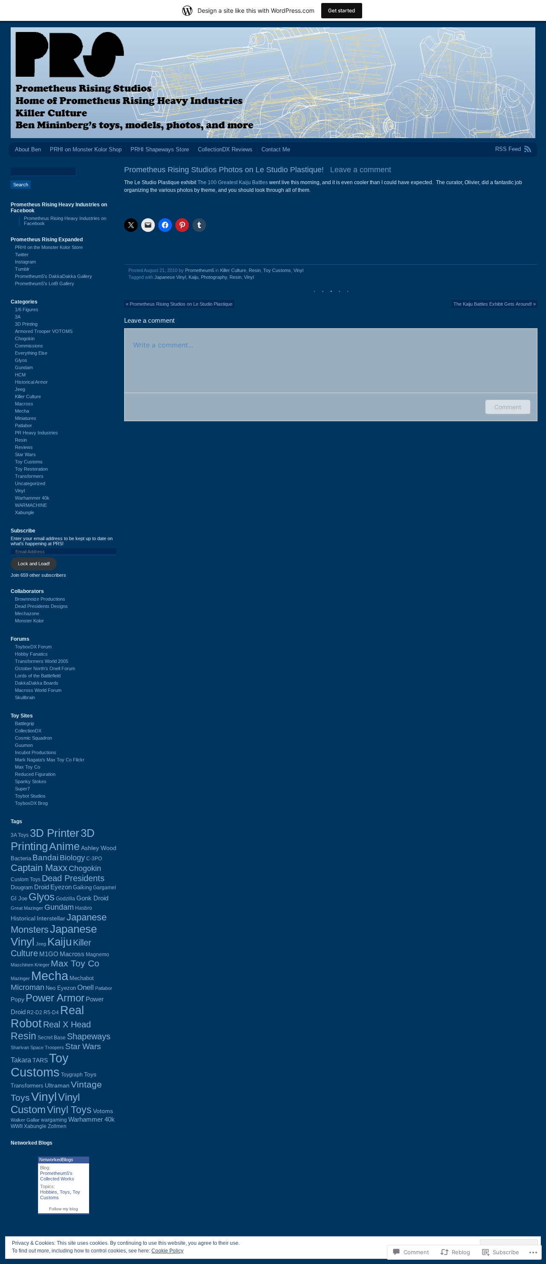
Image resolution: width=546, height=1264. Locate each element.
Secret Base (52, 1038)
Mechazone (27, 613)
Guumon (24, 745)
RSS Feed (508, 149)
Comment (507, 407)
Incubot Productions (35, 752)
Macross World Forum (38, 690)
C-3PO (94, 859)
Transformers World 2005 (41, 661)
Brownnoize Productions (40, 599)
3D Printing (26, 324)
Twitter (22, 254)
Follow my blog (63, 1208)
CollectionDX (28, 730)
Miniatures (25, 418)
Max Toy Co (27, 766)
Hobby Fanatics (31, 654)
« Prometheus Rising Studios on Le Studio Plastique (179, 304)
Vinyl (298, 270)
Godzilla (65, 899)
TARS (40, 1060)
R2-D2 (34, 1012)
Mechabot (82, 978)
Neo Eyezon (61, 988)
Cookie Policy (167, 1251)
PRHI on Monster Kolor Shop (86, 149)
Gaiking (82, 887)
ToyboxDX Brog (31, 803)
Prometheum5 (199, 270)
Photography (214, 277)
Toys (90, 1074)
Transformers (29, 476)
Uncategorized (30, 483)
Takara (21, 1060)
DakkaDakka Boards (36, 683)
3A (17, 316)
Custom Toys (26, 879)
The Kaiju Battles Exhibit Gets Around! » (494, 304)
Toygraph (72, 1075)
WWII (17, 1126)
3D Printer (54, 833)
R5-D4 (51, 1012)
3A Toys (20, 835)
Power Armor (55, 998)
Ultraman (57, 1085)
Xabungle (24, 512)
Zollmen (57, 1126)
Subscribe (23, 531)
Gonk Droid (92, 898)
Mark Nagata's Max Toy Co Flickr (49, 759)
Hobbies (48, 1192)
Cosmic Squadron (33, 737)
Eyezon (61, 887)
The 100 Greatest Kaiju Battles (232, 182)
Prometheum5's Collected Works (57, 1176)
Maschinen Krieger (30, 964)
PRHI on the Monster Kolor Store (49, 247)
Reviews (24, 447)
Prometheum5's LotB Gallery (44, 283)
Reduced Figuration (35, 774)
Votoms (103, 1111)
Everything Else (31, 353)
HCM (20, 374)
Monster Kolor (29, 620)
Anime (64, 846)
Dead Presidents (73, 878)
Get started (341, 10)
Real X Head (67, 1024)
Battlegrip (24, 723)
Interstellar (51, 918)
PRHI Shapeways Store (160, 149)
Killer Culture (233, 270)
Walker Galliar (25, 1119)
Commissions (29, 345)
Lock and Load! (34, 563)
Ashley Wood (98, 848)
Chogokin (25, 338)
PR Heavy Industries (36, 432)
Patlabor (23, 425)
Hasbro (83, 908)
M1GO (48, 954)
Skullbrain (25, 697)
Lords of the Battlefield (38, 675)
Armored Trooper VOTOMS (44, 331)
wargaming (54, 1120)
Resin (255, 270)
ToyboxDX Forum (33, 646)
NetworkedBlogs (56, 1159)
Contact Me (275, 149)
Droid (41, 887)
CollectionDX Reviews (225, 149)
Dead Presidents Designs (41, 606)
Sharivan (20, 1047)
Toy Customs (277, 270)
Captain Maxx (39, 867)
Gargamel (104, 888)
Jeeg (20, 389)
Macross (24, 403)
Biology (72, 857)
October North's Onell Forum (45, 668)
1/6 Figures (26, 309)
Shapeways (88, 1036)
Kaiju (193, 277)
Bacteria (21, 858)
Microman (27, 987)
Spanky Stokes (30, 781)
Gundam (24, 367)
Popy (17, 999)
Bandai (45, 857)
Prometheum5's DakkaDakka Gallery (53, 276)
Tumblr (22, 269)
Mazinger (20, 978)
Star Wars (25, 454)
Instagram (25, 261)
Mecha (22, 411)
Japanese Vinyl (170, 277)
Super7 (22, 788)
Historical (23, 918)
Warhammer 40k (32, 497)
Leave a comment (360, 169)
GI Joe (19, 898)
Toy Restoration (31, 468)
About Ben (28, 149)
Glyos (21, 360)
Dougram (22, 887)
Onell (85, 987)
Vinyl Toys (69, 1110)
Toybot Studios (30, 795)
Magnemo (97, 954)
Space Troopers (47, 1047)
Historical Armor (31, 382)
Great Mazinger (27, 908)
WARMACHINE (31, 505)
